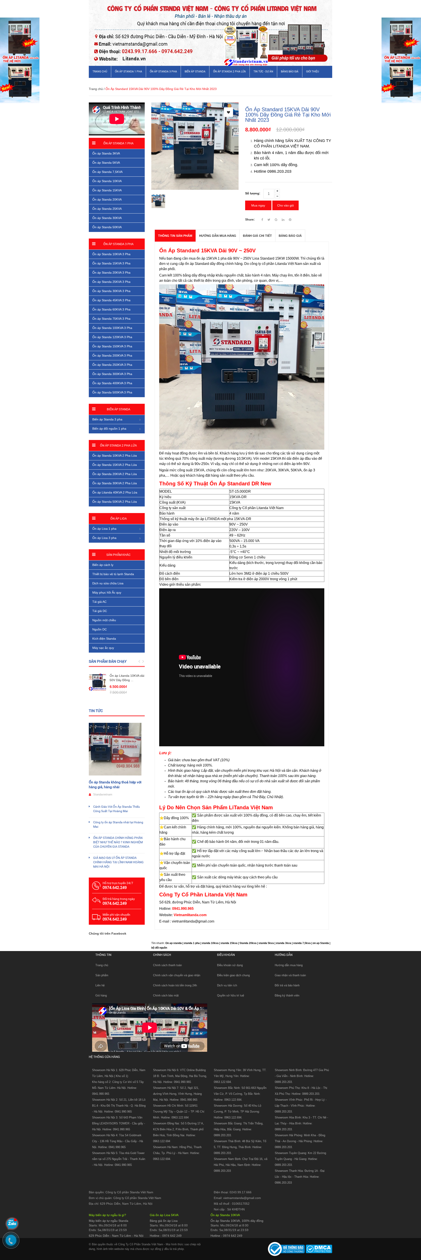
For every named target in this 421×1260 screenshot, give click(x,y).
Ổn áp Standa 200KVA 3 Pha (112, 355)
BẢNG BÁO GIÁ (289, 71)
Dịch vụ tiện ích (227, 985)
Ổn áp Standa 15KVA (107, 190)
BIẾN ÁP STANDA (195, 71)
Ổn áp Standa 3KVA (106, 153)
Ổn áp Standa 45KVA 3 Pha (111, 300)
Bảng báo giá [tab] (290, 235)
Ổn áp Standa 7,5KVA (107, 172)
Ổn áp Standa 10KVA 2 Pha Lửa (114, 455)
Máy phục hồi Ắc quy (106, 592)
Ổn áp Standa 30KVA (107, 218)
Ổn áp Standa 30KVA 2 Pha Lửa (114, 483)
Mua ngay (258, 205)
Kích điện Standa (104, 638)
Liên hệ (100, 985)
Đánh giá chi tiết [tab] (257, 235)
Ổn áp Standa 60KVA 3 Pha (111, 309)
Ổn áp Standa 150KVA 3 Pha (112, 346)
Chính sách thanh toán (167, 965)
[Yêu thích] (228, 112)
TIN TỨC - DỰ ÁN (263, 71)
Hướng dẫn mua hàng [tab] (217, 235)
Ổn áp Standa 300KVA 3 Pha (112, 374)
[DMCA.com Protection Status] (318, 1248)
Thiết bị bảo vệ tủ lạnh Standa (113, 574)
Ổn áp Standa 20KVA (107, 199)
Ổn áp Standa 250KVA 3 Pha (112, 364)
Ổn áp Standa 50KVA (107, 227)
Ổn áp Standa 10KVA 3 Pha (111, 254)
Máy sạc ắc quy (103, 648)
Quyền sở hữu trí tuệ (230, 995)
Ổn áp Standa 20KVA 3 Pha (111, 272)
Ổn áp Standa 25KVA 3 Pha (111, 282)
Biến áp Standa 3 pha (107, 419)
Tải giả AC (99, 601)
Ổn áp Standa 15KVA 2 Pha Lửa (114, 465)
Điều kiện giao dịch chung (233, 975)
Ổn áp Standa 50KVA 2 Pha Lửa (114, 501)
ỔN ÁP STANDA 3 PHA (163, 71)
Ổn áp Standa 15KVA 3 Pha (111, 263)
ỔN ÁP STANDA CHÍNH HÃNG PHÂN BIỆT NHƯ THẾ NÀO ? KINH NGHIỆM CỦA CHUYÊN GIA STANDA (118, 842)
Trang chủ (101, 965)
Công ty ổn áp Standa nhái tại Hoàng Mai (118, 824)
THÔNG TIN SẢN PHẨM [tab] (175, 235)
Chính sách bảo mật (166, 995)
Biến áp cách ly (102, 565)
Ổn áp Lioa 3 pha (104, 538)
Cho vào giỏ (285, 205)
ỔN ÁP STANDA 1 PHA (128, 71)
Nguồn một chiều (104, 620)
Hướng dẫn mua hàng (289, 965)
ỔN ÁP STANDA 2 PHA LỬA (229, 71)
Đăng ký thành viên (287, 995)
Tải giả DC (99, 611)
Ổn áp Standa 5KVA (106, 162)
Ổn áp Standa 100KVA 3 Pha (112, 328)
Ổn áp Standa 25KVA (107, 208)
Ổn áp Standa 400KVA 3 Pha (112, 383)
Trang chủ (100, 71)
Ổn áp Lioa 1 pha (104, 528)
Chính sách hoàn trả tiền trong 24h (175, 985)
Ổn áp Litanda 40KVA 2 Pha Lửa (114, 492)
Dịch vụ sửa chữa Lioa (107, 583)
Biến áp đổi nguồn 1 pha (109, 428)
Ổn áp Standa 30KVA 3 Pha (111, 291)
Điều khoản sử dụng (230, 965)
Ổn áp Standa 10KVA (107, 181)
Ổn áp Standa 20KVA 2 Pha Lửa (114, 474)
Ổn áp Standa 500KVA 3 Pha (112, 392)
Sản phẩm (101, 975)
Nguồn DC (99, 629)
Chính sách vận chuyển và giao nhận (176, 975)
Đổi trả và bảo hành (287, 985)
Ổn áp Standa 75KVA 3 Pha (111, 318)
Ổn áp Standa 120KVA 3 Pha (112, 337)
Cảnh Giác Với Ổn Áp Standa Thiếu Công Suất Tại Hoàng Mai (116, 809)
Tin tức (96, 711)
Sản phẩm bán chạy (108, 661)
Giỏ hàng (101, 995)
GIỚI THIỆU (312, 71)
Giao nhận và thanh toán (290, 975)
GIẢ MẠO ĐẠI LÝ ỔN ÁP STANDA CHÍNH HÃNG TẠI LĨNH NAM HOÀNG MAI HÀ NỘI (118, 862)
